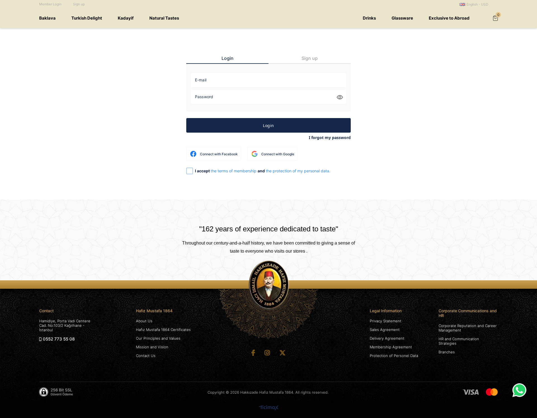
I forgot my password (330, 137)
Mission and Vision (152, 347)
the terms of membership (234, 170)
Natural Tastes (164, 18)
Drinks (369, 18)
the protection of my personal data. (298, 170)
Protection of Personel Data (394, 355)
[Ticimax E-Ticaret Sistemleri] (269, 408)
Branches (447, 352)
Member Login (50, 4)
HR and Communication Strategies (459, 341)
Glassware (402, 18)
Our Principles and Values (158, 338)
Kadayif (126, 18)
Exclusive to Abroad (449, 18)
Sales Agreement (385, 329)
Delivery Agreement (387, 338)
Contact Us (146, 355)
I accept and (262, 171)
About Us (144, 321)
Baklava (47, 18)
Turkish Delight (86, 18)
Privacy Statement (385, 321)
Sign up (79, 4)
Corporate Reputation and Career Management (468, 327)
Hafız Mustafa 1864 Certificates (163, 329)
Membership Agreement (391, 347)
